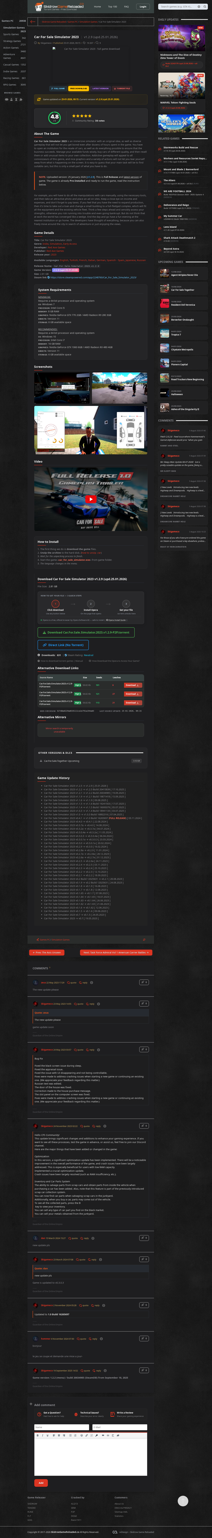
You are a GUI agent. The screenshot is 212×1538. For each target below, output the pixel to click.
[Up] (183, 1501)
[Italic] (42, 1435)
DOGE (74, 1515)
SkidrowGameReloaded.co (65, 1532)
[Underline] (47, 1435)
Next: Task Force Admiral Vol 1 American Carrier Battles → (116, 952)
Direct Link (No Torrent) (65, 645)
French (83, 260)
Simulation (56, 243)
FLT (29, 1515)
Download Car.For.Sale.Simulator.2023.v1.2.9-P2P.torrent (88, 632)
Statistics (119, 1515)
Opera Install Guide (117, 620)
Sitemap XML (121, 1511)
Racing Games (14, 78)
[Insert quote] (103, 1435)
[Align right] (63, 1435)
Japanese (131, 260)
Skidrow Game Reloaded (54, 21)
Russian (141, 260)
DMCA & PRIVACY (123, 1507)
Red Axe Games (56, 247)
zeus (43, 982)
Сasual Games (14, 64)
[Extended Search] (199, 7)
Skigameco (46, 42)
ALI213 (74, 1503)
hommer (46, 1338)
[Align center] (58, 1435)
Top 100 (112, 6)
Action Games (14, 48)
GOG (29, 1519)
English (64, 260)
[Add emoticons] (81, 1435)
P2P (73, 1511)
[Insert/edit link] (86, 1435)
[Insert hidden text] (117, 1435)
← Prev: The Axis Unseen (47, 952)
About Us (119, 1503)
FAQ (126, 6)
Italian (91, 260)
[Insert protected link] (96, 1435)
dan (43, 1238)
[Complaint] (91, 982)
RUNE (30, 1511)
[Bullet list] (70, 1435)
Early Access (70, 243)
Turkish (74, 260)
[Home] (33, 22)
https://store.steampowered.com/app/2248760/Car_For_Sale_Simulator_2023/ (93, 277)
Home (97, 6)
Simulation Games (14, 28)
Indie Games (14, 71)
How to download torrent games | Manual (62, 660)
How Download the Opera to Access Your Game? (116, 660)
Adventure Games (14, 56)
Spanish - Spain (115, 260)
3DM (73, 1507)
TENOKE (31, 1507)
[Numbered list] (75, 1435)
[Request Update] (144, 939)
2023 (53, 254)
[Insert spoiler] (113, 1435)
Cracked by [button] (77, 1497)
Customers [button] (121, 1497)
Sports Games (14, 35)
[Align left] (54, 1435)
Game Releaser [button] (36, 1497)
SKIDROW (32, 1503)
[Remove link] (91, 1435)
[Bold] (37, 1435)
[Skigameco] (36, 1002)
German (101, 260)
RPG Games (14, 84)
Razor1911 (76, 1519)
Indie (46, 243)
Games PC (14, 20)
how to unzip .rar (91, 552)
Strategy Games (14, 41)
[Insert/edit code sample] (108, 1435)
